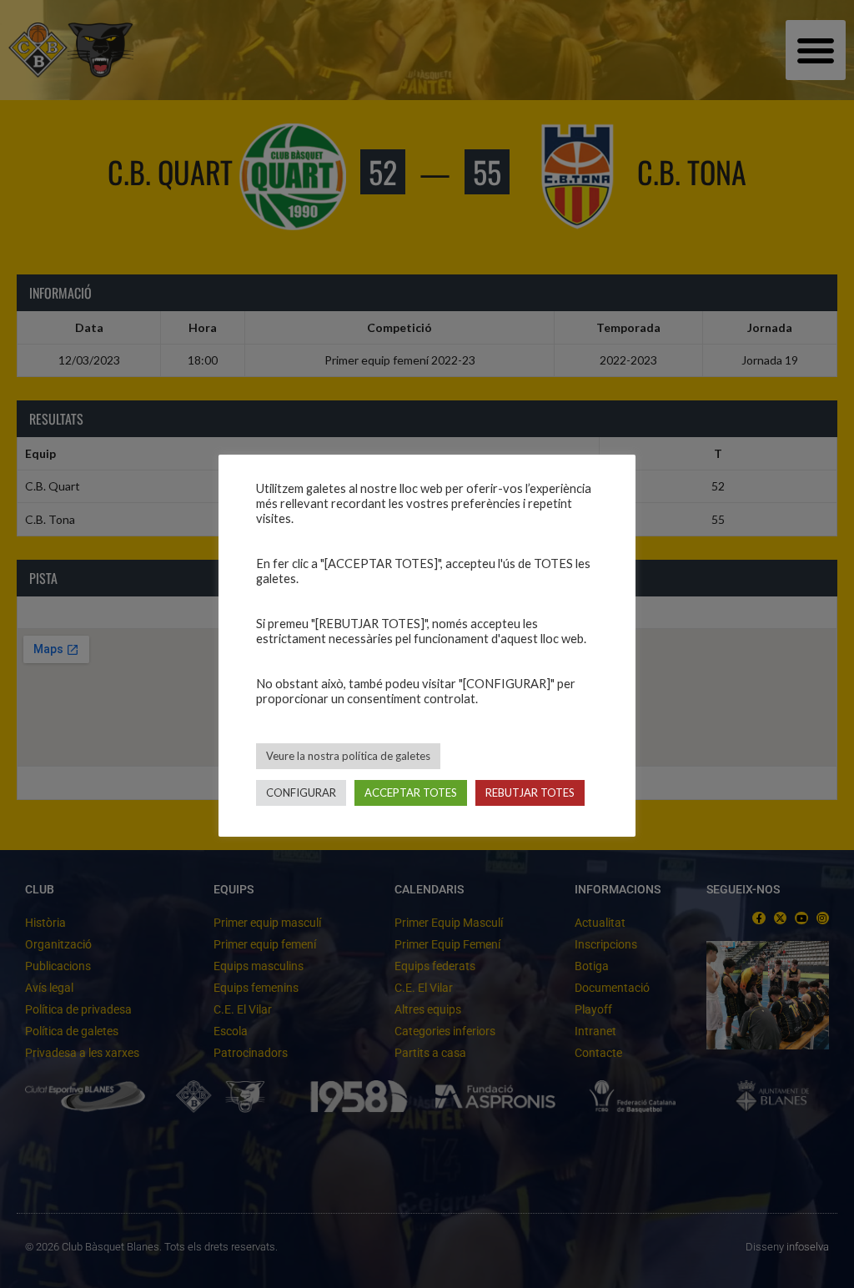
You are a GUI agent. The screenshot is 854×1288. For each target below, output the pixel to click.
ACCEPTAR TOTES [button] (410, 792)
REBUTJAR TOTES (530, 792)
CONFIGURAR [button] (301, 792)
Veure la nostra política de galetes (348, 755)
